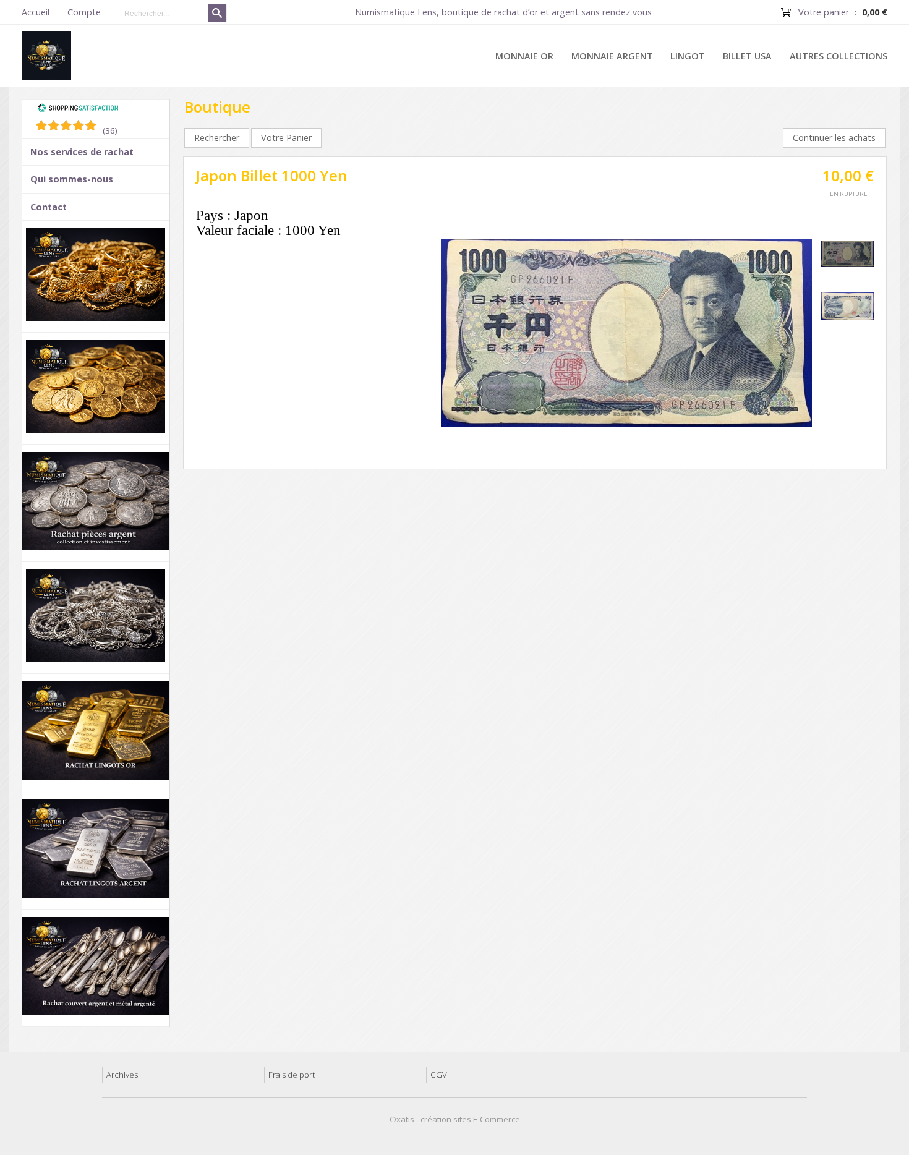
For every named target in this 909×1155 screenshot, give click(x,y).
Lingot (687, 56)
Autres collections (838, 56)
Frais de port (291, 1074)
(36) (110, 130)
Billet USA (747, 56)
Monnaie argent (612, 56)
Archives (122, 1074)
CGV (438, 1074)
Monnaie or (524, 56)
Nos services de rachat (82, 152)
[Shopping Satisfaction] (78, 109)
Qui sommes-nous (71, 179)
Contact (48, 207)
